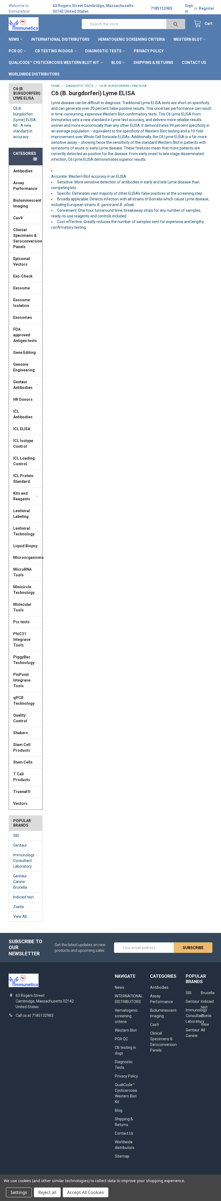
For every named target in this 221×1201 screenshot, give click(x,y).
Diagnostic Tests (103, 51)
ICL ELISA (21, 429)
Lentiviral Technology (23, 531)
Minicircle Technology (23, 590)
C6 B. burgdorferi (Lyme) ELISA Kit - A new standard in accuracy (24, 122)
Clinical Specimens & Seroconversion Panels (27, 238)
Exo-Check (23, 276)
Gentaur (20, 845)
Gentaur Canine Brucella (20, 881)
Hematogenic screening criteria (131, 39)
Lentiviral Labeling (21, 514)
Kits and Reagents (21, 496)
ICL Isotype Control (23, 444)
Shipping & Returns (153, 62)
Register (206, 8)
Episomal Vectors (21, 261)
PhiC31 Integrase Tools (21, 639)
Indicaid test (23, 897)
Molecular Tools (22, 607)
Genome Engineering (24, 367)
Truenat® (22, 791)
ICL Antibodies (23, 414)
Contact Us (194, 62)
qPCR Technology (23, 701)
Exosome (21, 288)
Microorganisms (27, 557)
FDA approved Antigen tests (25, 335)
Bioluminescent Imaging (27, 203)
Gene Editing (24, 352)
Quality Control (20, 718)
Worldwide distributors (34, 74)
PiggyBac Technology (23, 660)
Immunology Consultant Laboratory (23, 860)
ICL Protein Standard (23, 479)
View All (20, 916)
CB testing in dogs (54, 51)
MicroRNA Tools (22, 572)
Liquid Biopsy (25, 546)
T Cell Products (21, 777)
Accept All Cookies (85, 1192)
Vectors (20, 803)
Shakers (20, 733)
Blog (116, 62)
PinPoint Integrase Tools (21, 680)
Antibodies (23, 171)
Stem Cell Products (21, 747)
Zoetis (18, 907)
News (14, 39)
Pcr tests (21, 622)
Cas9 (17, 218)
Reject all (47, 1192)
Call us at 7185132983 (34, 1015)
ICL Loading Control (24, 461)
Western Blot (188, 39)
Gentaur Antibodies (23, 385)
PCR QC (16, 51)
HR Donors (23, 399)
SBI (16, 835)
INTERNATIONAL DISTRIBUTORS (60, 39)
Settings (19, 1192)
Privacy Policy (149, 51)
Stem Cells (23, 762)
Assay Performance (25, 186)
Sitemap (122, 1156)
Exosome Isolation (21, 303)
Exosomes (22, 317)
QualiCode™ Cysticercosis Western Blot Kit (54, 62)
